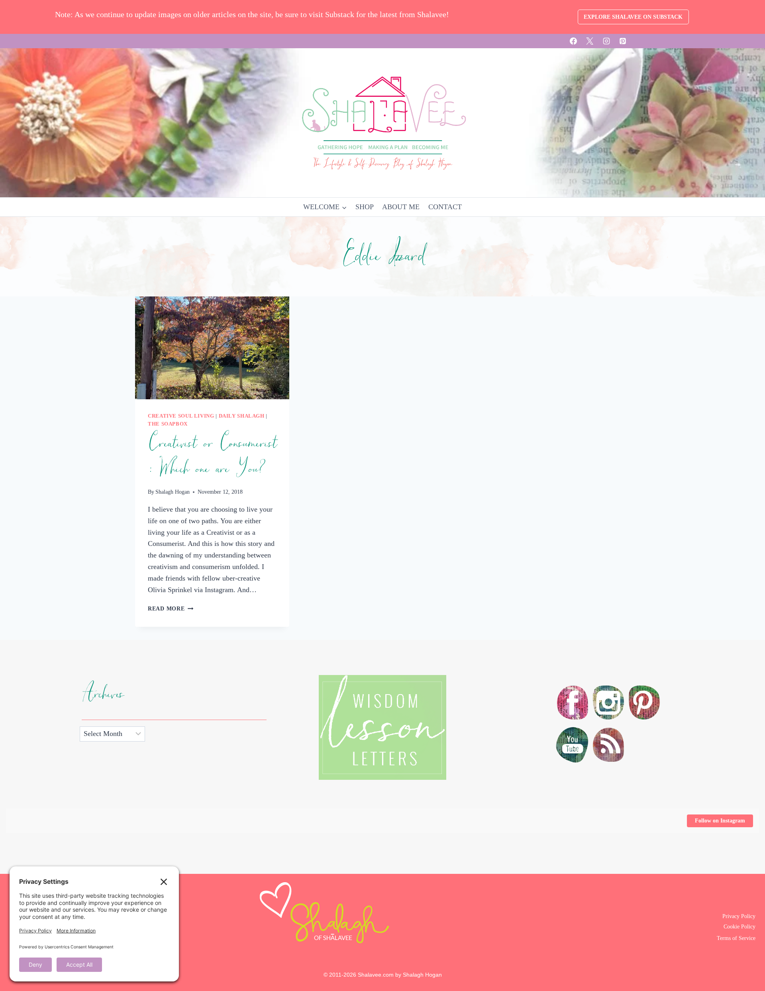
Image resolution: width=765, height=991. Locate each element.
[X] (590, 41)
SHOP (364, 207)
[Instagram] (606, 41)
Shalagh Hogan (172, 492)
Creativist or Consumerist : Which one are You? (212, 456)
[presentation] (212, 347)
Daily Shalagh (242, 416)
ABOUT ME (401, 207)
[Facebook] (573, 41)
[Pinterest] (623, 41)
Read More (170, 608)
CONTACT (445, 207)
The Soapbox (168, 424)
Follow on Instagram (720, 821)
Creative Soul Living (181, 416)
